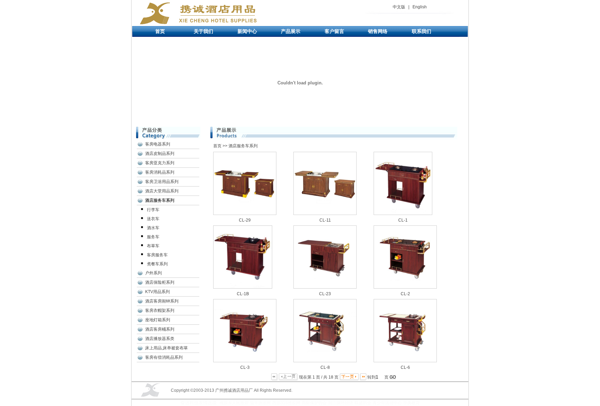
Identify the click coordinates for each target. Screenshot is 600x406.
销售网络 (378, 31)
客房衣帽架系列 (159, 310)
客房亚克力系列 (159, 162)
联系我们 (421, 31)
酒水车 (153, 227)
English (419, 7)
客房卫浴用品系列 (161, 181)
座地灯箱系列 (157, 319)
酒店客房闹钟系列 (161, 301)
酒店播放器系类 (159, 338)
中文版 (399, 7)
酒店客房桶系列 (159, 329)
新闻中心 (247, 31)
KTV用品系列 (157, 291)
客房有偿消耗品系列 (164, 357)
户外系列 (153, 273)
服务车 (153, 236)
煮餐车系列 (157, 264)
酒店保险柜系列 (159, 282)
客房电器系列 (157, 144)
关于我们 (203, 31)
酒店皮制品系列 (159, 153)
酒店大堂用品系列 (161, 191)
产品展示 (290, 31)
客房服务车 (157, 254)
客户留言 (334, 31)
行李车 (153, 209)
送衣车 (153, 218)
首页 (160, 31)
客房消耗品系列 (159, 172)
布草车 (153, 245)
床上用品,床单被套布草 (166, 348)
